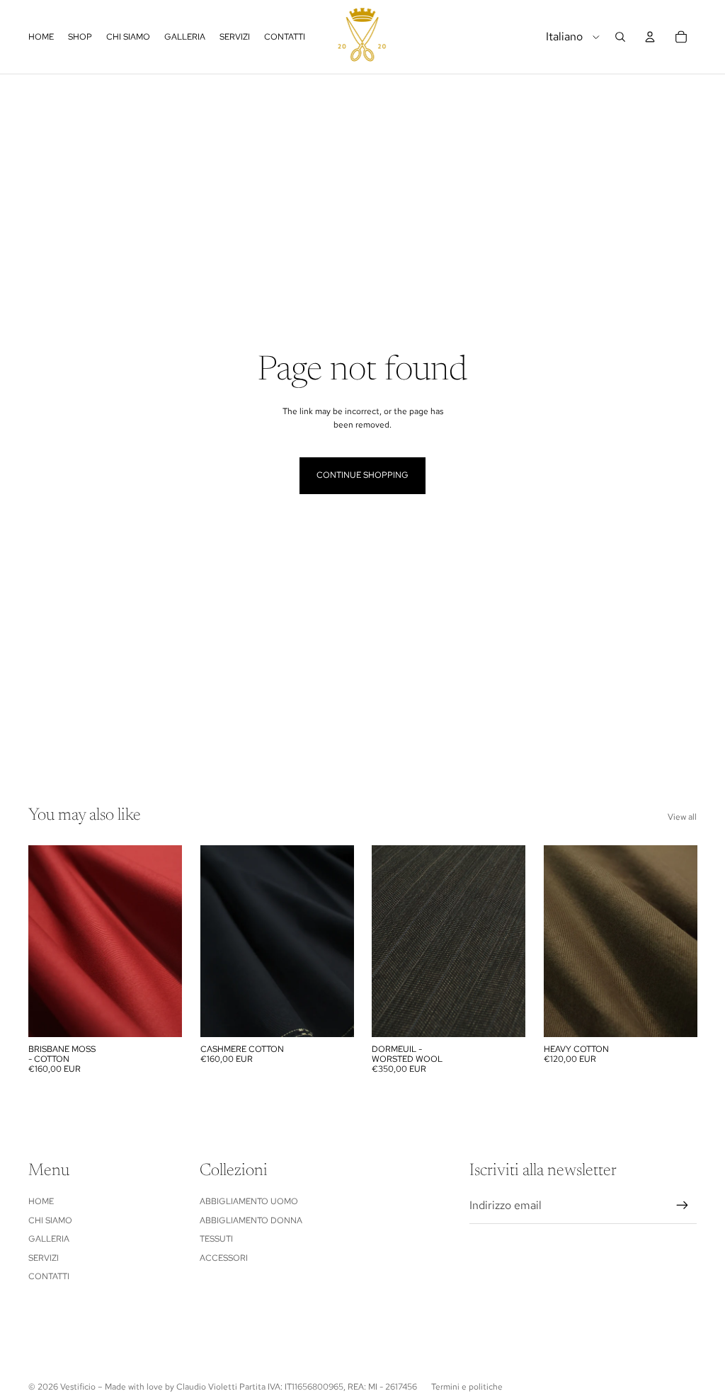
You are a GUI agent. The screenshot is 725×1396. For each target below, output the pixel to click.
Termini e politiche (467, 1386)
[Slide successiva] (170, 940)
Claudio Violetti (206, 1386)
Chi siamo (50, 1220)
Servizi (43, 1258)
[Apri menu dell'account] (650, 36)
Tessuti (216, 1239)
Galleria (48, 1239)
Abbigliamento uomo (249, 1201)
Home (41, 1201)
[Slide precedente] (39, 940)
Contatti (48, 1276)
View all (682, 817)
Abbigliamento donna (251, 1220)
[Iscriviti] (682, 1205)
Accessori (224, 1258)
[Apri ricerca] (620, 36)
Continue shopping (362, 475)
